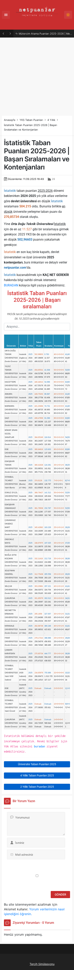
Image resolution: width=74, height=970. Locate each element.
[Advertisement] (37, 77)
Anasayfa (9, 119)
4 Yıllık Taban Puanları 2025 (37, 775)
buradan (39, 746)
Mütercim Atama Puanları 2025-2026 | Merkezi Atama (45, 33)
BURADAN (11, 285)
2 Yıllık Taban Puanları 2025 (37, 786)
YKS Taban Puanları (31, 119)
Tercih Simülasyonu (42, 964)
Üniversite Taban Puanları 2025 (37, 764)
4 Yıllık (51, 119)
